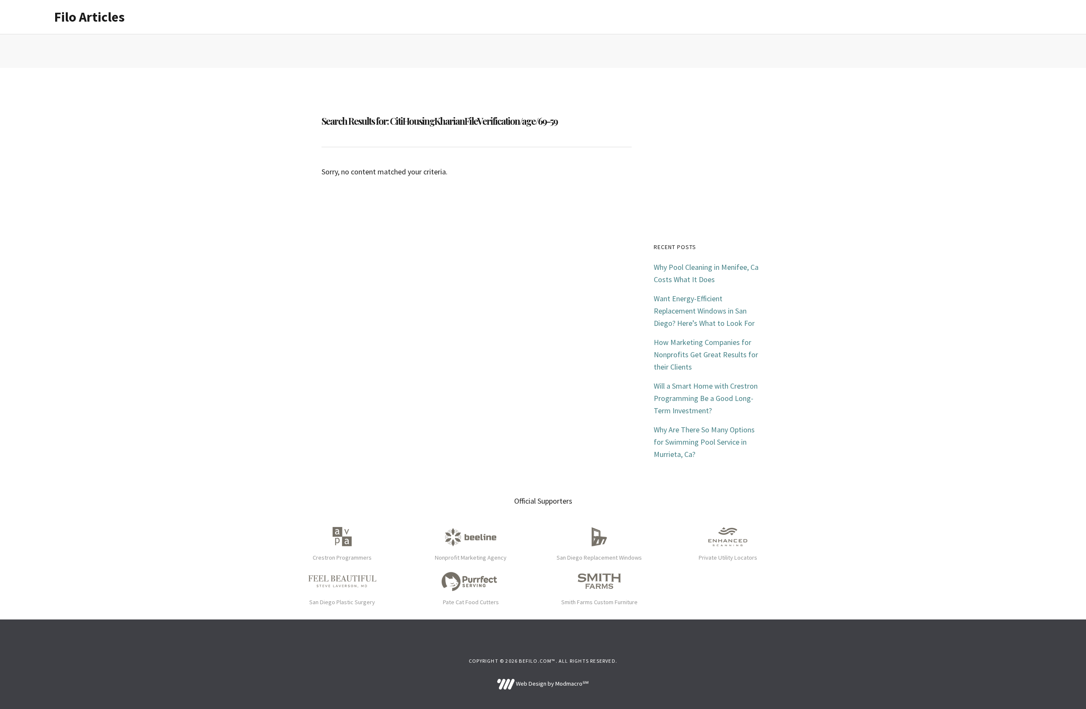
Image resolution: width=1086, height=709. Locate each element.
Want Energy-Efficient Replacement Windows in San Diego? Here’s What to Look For (704, 311)
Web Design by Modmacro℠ (551, 683)
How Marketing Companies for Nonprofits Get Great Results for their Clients (706, 354)
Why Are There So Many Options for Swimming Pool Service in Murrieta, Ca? (704, 442)
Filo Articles (89, 16)
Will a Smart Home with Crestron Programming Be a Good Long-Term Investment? (706, 398)
